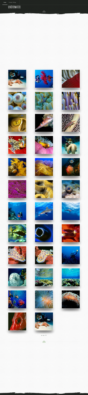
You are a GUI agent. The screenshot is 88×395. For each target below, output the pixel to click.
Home (5, 2)
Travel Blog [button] (12, 2)
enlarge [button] (25, 78)
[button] (46, 335)
